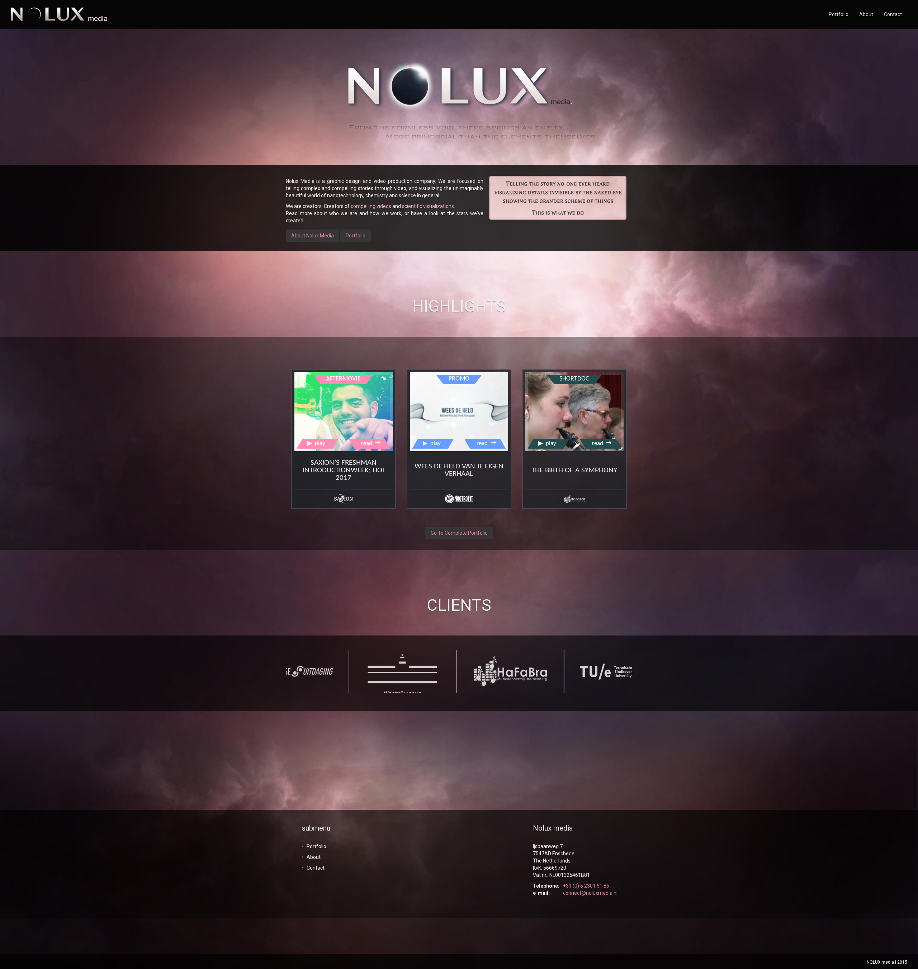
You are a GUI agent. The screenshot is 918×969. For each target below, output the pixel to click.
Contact (893, 14)
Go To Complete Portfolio (459, 533)
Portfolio (838, 14)
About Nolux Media (312, 235)
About (866, 14)
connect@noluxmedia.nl (590, 893)
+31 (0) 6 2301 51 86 (586, 886)
